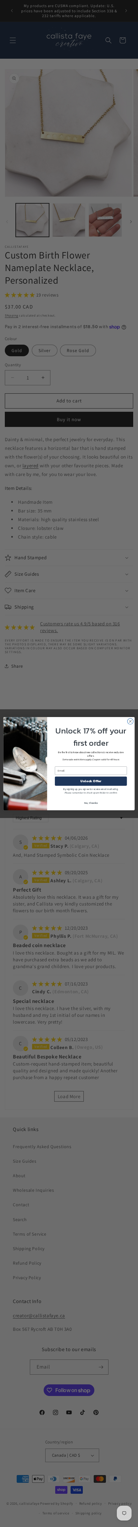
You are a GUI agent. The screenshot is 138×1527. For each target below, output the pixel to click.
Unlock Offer (90, 781)
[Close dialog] (130, 721)
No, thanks (91, 803)
